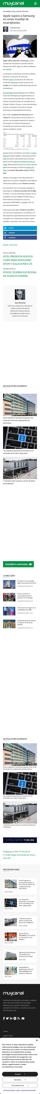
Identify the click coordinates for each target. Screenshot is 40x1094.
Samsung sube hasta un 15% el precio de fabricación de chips (27, 954)
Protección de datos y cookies (11, 1090)
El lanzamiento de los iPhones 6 (14, 93)
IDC (27, 153)
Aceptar (18, 1074)
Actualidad (7, 11)
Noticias (25, 11)
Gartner (8, 69)
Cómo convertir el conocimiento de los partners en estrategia (25, 596)
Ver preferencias (18, 1085)
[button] (37, 1040)
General (19, 11)
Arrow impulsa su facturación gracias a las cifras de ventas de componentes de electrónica (26, 884)
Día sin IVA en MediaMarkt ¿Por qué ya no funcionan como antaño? (27, 936)
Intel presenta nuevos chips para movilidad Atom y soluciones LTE (18, 260)
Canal (13, 11)
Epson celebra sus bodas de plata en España (19, 274)
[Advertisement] (20, 354)
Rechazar (17, 1080)
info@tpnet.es (8, 852)
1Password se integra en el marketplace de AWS (26, 609)
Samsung (14, 82)
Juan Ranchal (20, 303)
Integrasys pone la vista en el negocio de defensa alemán (26, 623)
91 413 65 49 (24, 852)
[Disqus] (20, 520)
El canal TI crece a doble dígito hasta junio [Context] (26, 582)
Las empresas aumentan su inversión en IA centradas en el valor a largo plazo (26, 902)
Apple (11, 79)
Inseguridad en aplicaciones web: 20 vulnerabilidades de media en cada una (26, 970)
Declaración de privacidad (28, 1090)
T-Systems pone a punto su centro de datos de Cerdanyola (26, 920)
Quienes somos (8, 1036)
